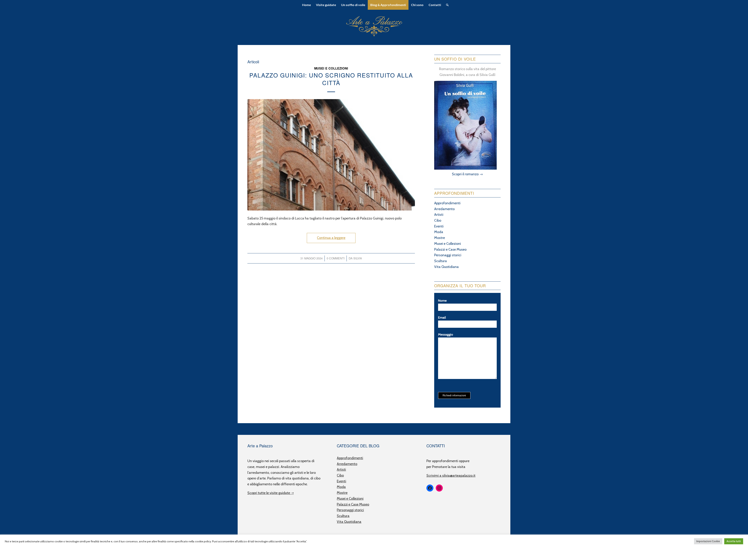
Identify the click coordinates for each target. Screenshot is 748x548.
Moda (438, 232)
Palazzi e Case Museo (450, 249)
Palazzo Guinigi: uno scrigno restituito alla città (331, 79)
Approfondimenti (447, 203)
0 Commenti (336, 258)
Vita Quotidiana (446, 267)
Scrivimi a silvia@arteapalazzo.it (450, 475)
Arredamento (444, 209)
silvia (357, 258)
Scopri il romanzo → (467, 174)
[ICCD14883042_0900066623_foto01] (331, 155)
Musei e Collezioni (331, 68)
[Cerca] (446, 5)
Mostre (439, 238)
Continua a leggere (331, 238)
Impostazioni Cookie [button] (708, 541)
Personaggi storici (447, 255)
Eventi (439, 226)
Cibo (437, 220)
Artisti (438, 214)
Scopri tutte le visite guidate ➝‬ (270, 493)
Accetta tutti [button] (734, 541)
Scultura (440, 261)
